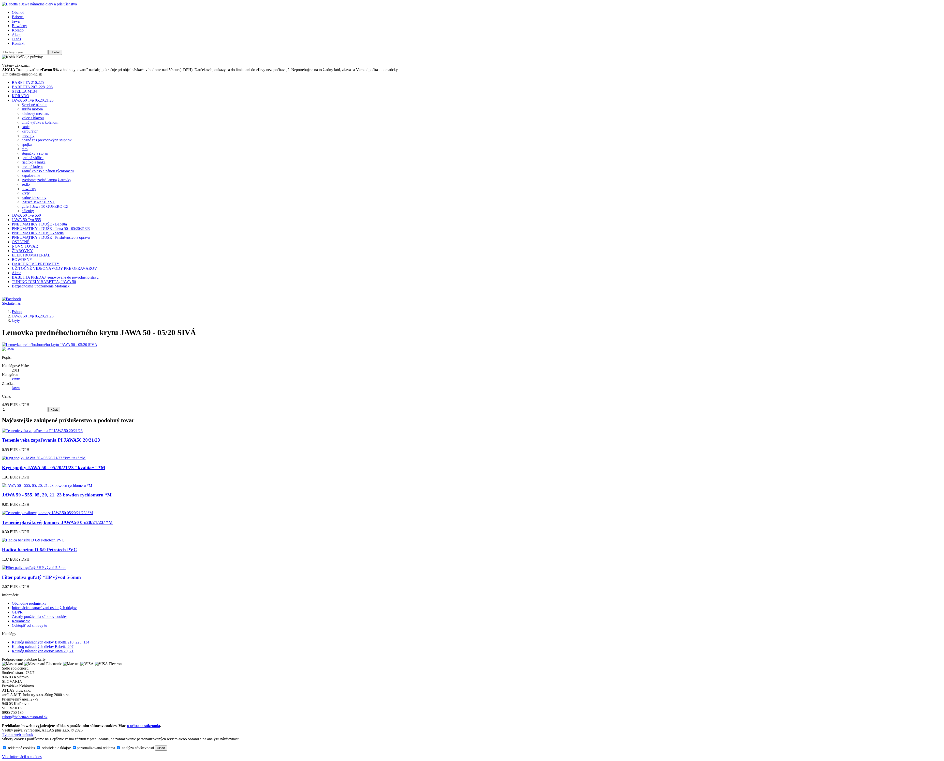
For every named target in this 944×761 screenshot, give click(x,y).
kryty (26, 193)
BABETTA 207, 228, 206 (32, 87)
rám (25, 149)
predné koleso (32, 166)
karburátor (30, 131)
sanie (26, 127)
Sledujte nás (11, 303)
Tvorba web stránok (17, 734)
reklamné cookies (21, 748)
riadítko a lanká (33, 162)
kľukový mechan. (35, 113)
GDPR (17, 612)
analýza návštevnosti (137, 748)
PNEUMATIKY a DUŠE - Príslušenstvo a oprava (51, 237)
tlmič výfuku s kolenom (40, 122)
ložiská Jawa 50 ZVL (38, 202)
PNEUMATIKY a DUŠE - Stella (38, 233)
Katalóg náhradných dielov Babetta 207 (43, 646)
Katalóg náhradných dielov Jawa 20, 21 (43, 651)
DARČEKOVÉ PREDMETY (35, 264)
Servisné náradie (34, 105)
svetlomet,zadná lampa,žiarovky (46, 180)
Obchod (18, 12)
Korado (18, 30)
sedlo (26, 184)
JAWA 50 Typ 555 (26, 220)
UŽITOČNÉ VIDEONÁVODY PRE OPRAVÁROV (54, 268)
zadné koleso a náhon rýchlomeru (48, 171)
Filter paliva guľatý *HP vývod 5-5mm (41, 577)
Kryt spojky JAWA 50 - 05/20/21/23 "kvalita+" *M (53, 467)
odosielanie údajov (56, 748)
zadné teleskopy (34, 197)
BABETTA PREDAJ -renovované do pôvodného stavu (55, 277)
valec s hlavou (33, 118)
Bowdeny (19, 26)
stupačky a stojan (35, 153)
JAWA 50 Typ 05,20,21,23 (33, 100)
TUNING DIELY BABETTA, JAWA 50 (44, 282)
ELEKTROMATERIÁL (31, 255)
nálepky (28, 211)
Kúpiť (54, 409)
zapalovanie (31, 175)
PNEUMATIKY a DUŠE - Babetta (39, 224)
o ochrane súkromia (143, 726)
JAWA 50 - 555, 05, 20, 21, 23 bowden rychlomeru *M (57, 494)
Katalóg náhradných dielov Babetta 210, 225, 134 (50, 642)
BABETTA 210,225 (28, 82)
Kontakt (18, 43)
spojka (27, 144)
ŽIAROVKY (22, 251)
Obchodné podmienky (29, 603)
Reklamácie (21, 621)
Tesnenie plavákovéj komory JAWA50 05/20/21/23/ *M (57, 522)
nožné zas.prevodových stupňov (47, 140)
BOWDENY (22, 259)
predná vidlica (33, 158)
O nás (16, 39)
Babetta (18, 17)
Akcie (16, 34)
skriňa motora (32, 109)
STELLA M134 (24, 91)
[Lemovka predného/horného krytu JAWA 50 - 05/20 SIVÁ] (49, 345)
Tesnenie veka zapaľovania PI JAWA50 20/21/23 (51, 440)
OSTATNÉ (21, 242)
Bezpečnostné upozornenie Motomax (41, 286)
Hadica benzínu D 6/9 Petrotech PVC (39, 549)
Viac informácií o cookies (22, 757)
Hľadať (55, 52)
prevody (28, 136)
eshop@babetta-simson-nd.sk (24, 717)
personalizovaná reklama (96, 748)
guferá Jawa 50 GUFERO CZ (45, 206)
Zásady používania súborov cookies (39, 616)
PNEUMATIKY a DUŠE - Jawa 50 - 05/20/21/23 (51, 228)
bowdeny (29, 189)
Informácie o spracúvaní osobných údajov (44, 608)
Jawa (16, 21)
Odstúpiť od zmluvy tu (29, 625)
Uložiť (161, 748)
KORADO (20, 96)
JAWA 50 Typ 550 (26, 215)
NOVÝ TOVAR (25, 246)
